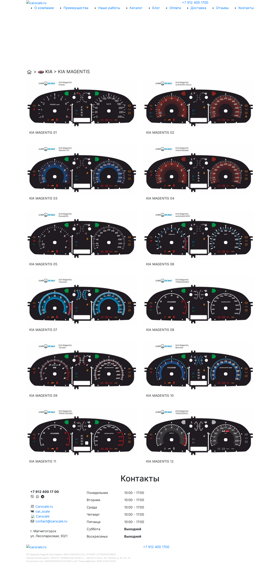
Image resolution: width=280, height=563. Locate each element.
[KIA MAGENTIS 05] (81, 235)
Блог (156, 8)
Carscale (42, 516)
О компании (44, 8)
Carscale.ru (44, 506)
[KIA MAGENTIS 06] (198, 235)
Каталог (136, 8)
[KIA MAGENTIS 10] (198, 366)
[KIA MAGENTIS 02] (198, 103)
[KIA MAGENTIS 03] (81, 169)
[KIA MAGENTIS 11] (81, 432)
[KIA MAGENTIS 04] (198, 169)
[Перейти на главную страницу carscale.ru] (36, 2)
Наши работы (109, 8)
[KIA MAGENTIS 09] (81, 366)
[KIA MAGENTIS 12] (198, 432)
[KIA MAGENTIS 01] (81, 103)
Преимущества (76, 8)
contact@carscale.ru (51, 521)
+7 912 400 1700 (195, 2)
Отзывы (222, 8)
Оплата (175, 8)
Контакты (246, 8)
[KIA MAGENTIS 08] (198, 301)
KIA (48, 71)
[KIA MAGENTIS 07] (81, 301)
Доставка (198, 8)
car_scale (42, 511)
